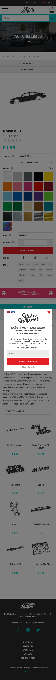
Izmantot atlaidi (28, 361)
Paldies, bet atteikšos (28, 367)
